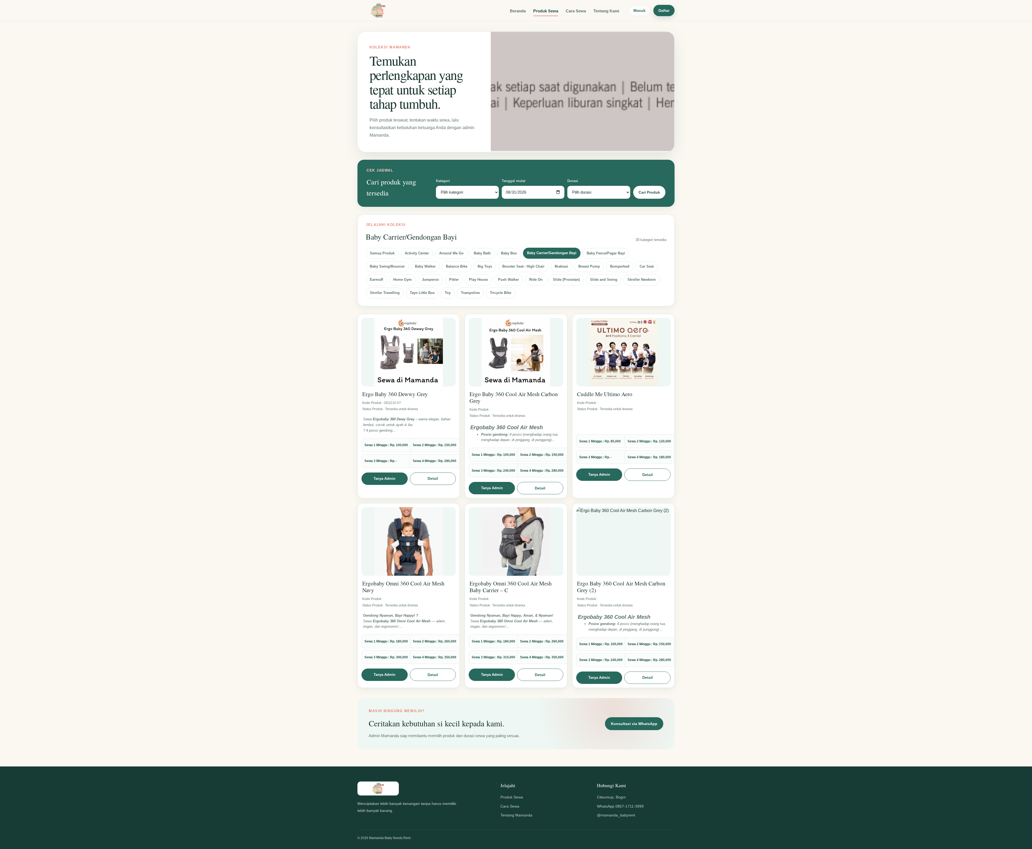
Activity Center (417, 253)
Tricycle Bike (500, 293)
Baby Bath (482, 253)
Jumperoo (430, 280)
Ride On (536, 280)
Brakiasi (561, 266)
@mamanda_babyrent (616, 815)
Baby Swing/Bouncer (387, 266)
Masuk (639, 10)
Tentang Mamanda (516, 815)
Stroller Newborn (642, 280)
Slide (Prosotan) (566, 280)
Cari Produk (649, 192)
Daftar (663, 10)
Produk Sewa (545, 11)
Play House (478, 280)
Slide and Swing (603, 280)
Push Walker (508, 280)
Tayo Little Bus (422, 293)
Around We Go (451, 253)
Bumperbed (619, 266)
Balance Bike (456, 266)
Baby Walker (425, 266)
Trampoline (470, 293)
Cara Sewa (576, 11)
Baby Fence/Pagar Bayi (606, 253)
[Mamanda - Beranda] (378, 10)
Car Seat (647, 266)
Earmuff (376, 280)
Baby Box (509, 253)
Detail (433, 478)
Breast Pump (589, 266)
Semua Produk (382, 253)
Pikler (454, 280)
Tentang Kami (606, 11)
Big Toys (485, 266)
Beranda (518, 11)
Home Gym (402, 280)
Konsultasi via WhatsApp (634, 724)
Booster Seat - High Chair (523, 266)
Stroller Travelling (385, 293)
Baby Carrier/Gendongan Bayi (551, 253)
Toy (448, 293)
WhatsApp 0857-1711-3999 (620, 806)
